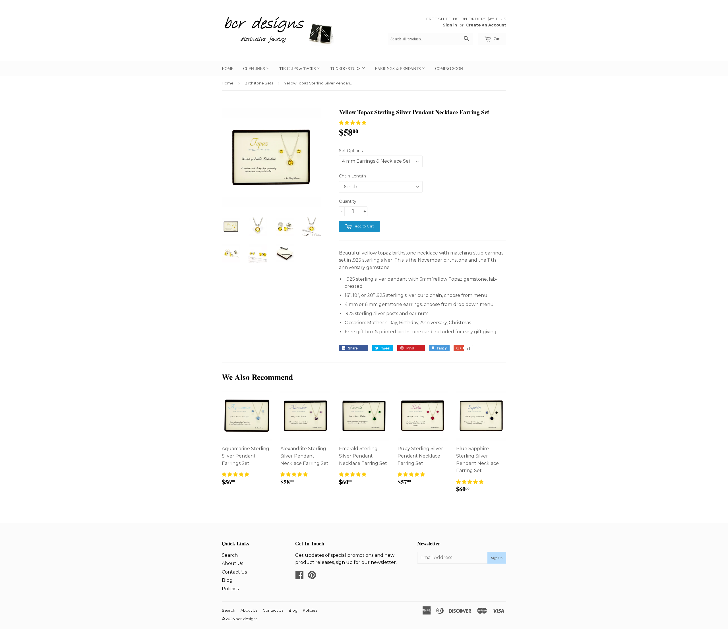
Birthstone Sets (259, 83)
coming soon (449, 68)
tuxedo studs (346, 68)
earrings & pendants (398, 68)
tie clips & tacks (298, 68)
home (227, 68)
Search (230, 555)
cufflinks (254, 68)
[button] (352, 122)
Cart (496, 38)
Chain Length (352, 176)
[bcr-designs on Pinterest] (312, 577)
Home (227, 83)
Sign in (450, 25)
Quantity (347, 201)
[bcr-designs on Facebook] (299, 577)
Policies (230, 588)
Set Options (351, 150)
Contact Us (234, 572)
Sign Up (496, 557)
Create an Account (486, 25)
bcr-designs (246, 618)
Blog (227, 580)
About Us (232, 563)
